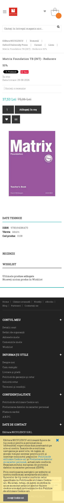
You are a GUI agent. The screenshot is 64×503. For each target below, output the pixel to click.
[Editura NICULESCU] (13, 12)
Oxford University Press (15, 44)
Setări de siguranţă (13, 332)
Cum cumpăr (9, 367)
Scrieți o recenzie (15, 88)
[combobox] (32, 28)
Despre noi (8, 362)
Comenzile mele (12, 342)
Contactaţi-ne (31, 305)
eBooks (49, 301)
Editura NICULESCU (12, 40)
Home (5, 301)
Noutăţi (38, 301)
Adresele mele (11, 337)
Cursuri (38, 44)
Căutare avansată (21, 301)
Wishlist (45, 11)
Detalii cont (9, 327)
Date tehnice (12, 218)
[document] (32, 470)
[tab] (32, 218)
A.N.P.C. (6, 416)
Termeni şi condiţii (13, 386)
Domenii (34, 40)
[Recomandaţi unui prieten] (16, 119)
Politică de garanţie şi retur (18, 377)
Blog (4, 305)
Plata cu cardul (11, 411)
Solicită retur (10, 381)
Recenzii (8, 253)
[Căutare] (58, 26)
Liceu (51, 44)
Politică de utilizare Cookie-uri (20, 402)
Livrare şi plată (11, 372)
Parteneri (16, 305)
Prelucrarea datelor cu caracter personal (25, 407)
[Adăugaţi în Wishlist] (6, 119)
